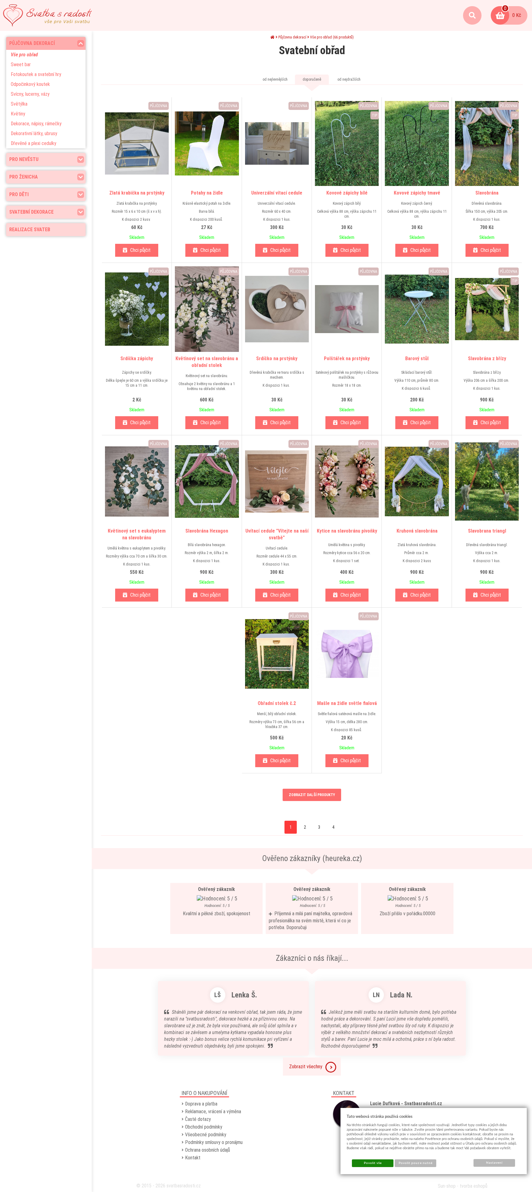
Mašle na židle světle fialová (347, 703)
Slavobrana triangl (487, 531)
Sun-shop (447, 1186)
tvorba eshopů (473, 1186)
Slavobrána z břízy (487, 358)
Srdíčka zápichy (136, 358)
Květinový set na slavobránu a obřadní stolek (206, 362)
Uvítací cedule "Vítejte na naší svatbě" (276, 534)
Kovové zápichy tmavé (417, 193)
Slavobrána (486, 193)
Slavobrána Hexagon (206, 531)
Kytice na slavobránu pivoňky (347, 531)
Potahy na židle (207, 193)
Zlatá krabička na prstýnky (136, 193)
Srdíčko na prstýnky (276, 358)
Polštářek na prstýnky (347, 358)
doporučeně (312, 79)
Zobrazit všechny (305, 1066)
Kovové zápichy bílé (347, 193)
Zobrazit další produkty (312, 795)
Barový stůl (417, 358)
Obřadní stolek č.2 (277, 703)
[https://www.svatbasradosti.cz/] (47, 15)
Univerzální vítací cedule (276, 193)
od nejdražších (349, 79)
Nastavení (494, 1162)
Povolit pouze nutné (416, 1163)
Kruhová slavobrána (417, 531)
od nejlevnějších (275, 79)
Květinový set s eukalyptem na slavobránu (137, 534)
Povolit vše (373, 1163)
